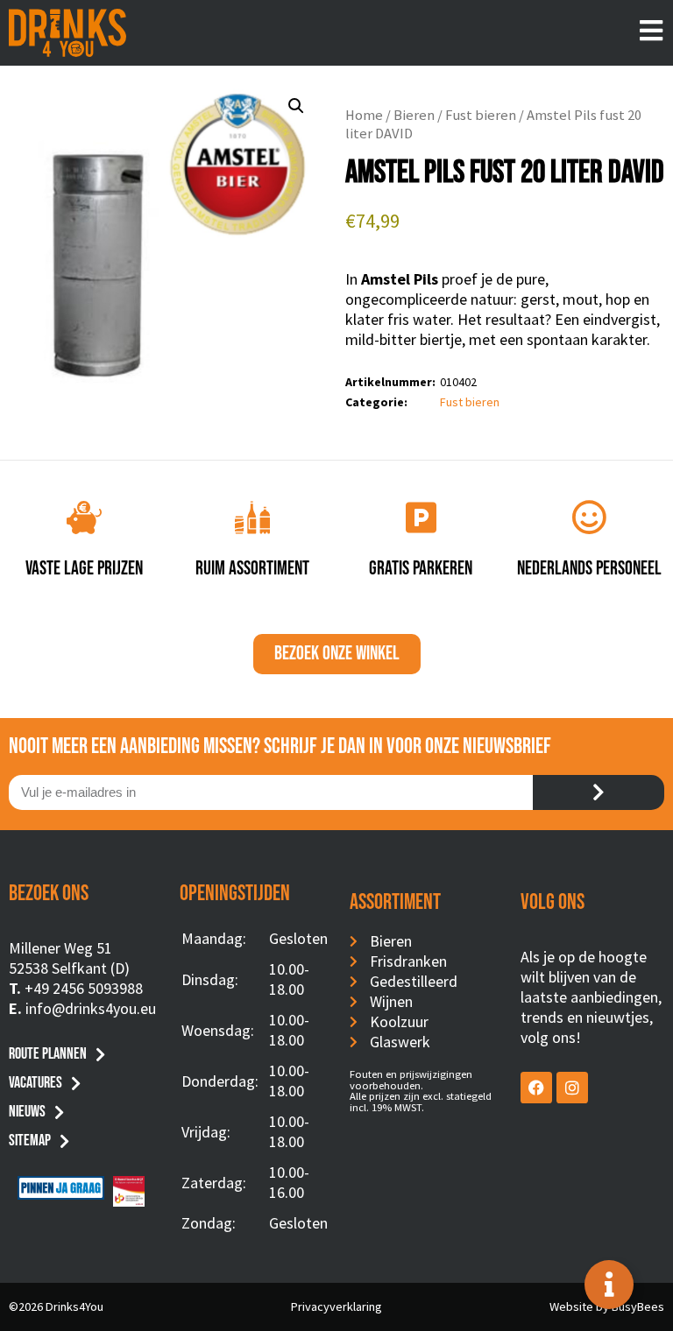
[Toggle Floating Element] (609, 1284)
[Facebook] (536, 1087)
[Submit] (598, 792)
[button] (296, 106)
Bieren (414, 115)
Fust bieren (480, 115)
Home (364, 115)
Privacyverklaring (336, 1306)
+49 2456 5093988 (84, 988)
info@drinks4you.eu (90, 1008)
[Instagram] (572, 1087)
